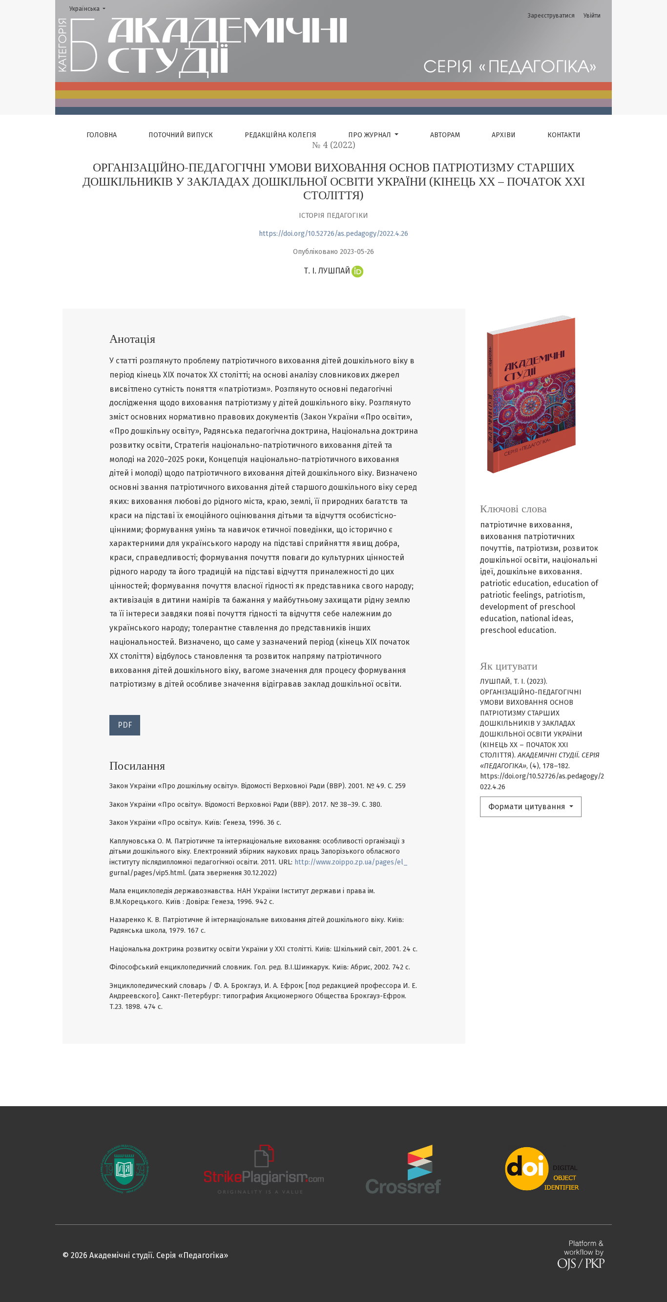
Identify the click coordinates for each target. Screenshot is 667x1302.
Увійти (592, 15)
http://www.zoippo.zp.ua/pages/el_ (351, 862)
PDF (125, 725)
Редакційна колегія (280, 135)
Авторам (445, 135)
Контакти (564, 135)
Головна (101, 135)
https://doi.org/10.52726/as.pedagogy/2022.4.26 (333, 234)
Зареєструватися (551, 15)
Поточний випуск (180, 135)
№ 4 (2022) (333, 145)
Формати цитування (527, 806)
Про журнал (370, 135)
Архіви (504, 135)
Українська (90, 8)
